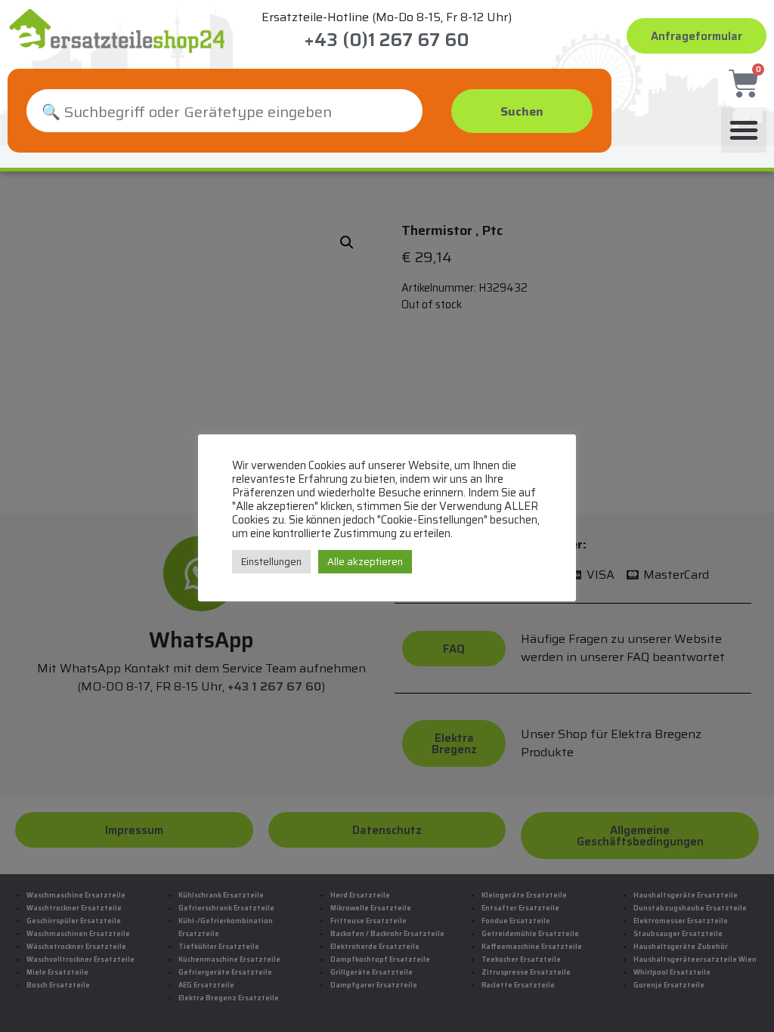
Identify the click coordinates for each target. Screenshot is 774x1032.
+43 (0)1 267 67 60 (386, 40)
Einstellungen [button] (271, 562)
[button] (743, 130)
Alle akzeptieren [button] (365, 562)
